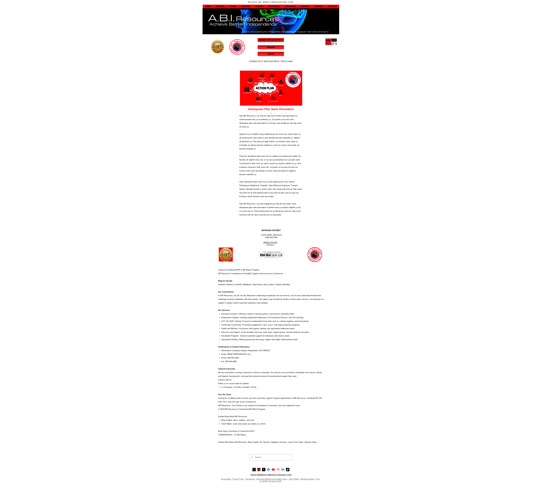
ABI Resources (224, 273)
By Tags (263, 442)
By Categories (273, 442)
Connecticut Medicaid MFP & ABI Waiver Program (238, 270)
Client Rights (294, 479)
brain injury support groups (274, 332)
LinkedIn (245, 387)
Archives (283, 442)
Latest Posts (293, 442)
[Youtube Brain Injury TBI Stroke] (273, 469)
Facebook (228, 387)
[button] (208, 6)
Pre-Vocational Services (278, 317)
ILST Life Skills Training (231, 321)
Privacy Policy (238, 479)
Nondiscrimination (307, 479)
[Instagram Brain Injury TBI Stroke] (278, 469)
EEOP (265, 481)
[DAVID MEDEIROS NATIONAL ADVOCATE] (254, 469)
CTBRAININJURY (225, 435)
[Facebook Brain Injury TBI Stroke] (268, 469)
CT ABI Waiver (240, 435)
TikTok (253, 387)
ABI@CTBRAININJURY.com (238, 354)
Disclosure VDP (274, 481)
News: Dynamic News (308, 442)
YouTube (237, 387)
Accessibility (226, 479)
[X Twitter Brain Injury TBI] (263, 469)
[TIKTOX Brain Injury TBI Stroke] (287, 469)
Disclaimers (250, 479)
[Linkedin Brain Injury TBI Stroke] (283, 469)
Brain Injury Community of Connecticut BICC (236, 431)
